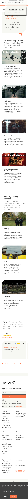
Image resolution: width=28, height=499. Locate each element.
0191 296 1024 (19, 460)
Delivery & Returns (20, 416)
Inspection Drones (6, 444)
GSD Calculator (6, 463)
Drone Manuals (6, 472)
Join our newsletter (14, 397)
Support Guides (6, 469)
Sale (3, 415)
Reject (5, 496)
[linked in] (16, 471)
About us (18, 434)
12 (23, 363)
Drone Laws (5, 461)
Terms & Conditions (21, 413)
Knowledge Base (6, 470)
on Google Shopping (7, 337)
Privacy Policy (19, 406)
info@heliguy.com (20, 465)
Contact (18, 441)
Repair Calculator (6, 467)
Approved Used (6, 413)
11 (21, 363)
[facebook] (19, 471)
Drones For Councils (7, 446)
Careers (18, 439)
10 (19, 363)
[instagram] (23, 471)
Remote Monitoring (7, 427)
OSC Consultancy (6, 420)
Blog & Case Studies (7, 460)
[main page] (5, 2)
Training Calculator (7, 465)
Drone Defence (6, 425)
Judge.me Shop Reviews (10, 347)
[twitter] (21, 471)
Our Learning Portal (20, 437)
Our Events (18, 435)
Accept (13, 496)
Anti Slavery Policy (20, 415)
